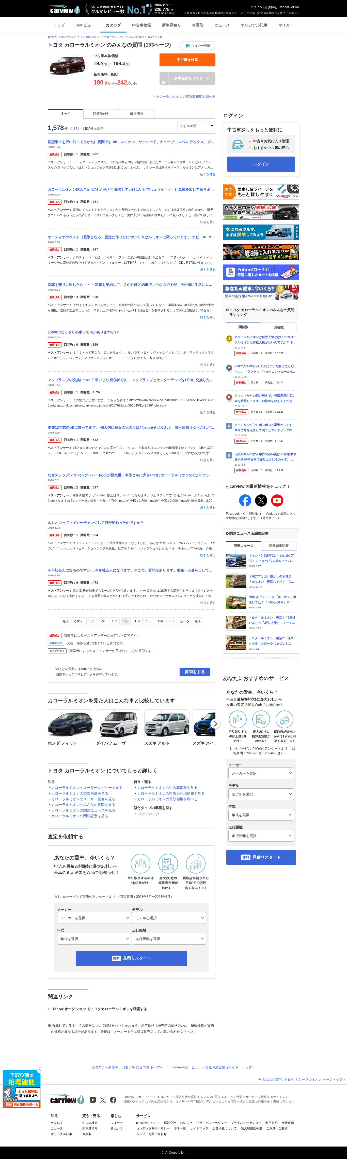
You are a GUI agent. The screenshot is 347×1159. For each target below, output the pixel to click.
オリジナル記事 (254, 25)
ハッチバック (149, 814)
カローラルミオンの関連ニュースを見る (83, 810)
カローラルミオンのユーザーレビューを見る (86, 788)
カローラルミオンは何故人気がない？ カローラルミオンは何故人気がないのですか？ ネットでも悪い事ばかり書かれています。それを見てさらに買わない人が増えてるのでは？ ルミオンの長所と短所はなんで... (265, 340)
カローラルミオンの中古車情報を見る (167, 788)
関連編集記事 (279, 546)
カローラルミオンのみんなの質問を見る (83, 805)
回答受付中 (101, 114)
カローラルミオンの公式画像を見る (79, 793)
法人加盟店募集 (251, 1128)
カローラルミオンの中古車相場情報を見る (171, 793)
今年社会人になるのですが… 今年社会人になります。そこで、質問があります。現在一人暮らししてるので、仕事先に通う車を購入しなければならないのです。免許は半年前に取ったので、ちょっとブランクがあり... (131, 570)
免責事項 (288, 1123)
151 (103, 621)
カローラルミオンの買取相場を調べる (167, 799)
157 (171, 621)
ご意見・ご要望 (277, 1128)
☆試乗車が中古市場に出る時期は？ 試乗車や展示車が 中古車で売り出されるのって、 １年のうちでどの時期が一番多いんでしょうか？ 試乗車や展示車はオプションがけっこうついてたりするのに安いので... (265, 457)
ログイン (256, 7)
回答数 (279, 327)
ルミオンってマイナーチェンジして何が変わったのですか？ (96, 523)
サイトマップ (199, 1128)
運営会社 (170, 1123)
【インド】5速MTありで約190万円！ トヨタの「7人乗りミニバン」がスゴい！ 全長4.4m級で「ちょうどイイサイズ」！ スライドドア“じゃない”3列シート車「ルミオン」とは (272, 558)
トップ (59, 25)
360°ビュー (85, 25)
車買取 (197, 25)
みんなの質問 (136, 36)
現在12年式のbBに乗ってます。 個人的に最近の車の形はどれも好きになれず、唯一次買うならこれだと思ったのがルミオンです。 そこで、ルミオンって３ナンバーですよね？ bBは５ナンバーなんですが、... (131, 427)
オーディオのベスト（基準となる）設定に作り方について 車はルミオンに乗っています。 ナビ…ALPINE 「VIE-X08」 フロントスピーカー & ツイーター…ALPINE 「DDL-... (131, 237)
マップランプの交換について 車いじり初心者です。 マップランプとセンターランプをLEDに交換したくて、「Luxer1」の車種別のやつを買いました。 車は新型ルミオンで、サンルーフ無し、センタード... (131, 380)
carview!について (148, 1123)
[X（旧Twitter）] (103, 1100)
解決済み (136, 114)
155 (148, 621)
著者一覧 (180, 1128)
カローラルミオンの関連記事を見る (79, 816)
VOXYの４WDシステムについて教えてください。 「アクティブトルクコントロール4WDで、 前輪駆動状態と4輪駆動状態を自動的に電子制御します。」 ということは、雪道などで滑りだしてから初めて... (265, 369)
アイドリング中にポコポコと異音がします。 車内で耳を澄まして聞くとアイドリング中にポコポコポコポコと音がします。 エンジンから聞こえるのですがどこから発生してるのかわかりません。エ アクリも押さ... (265, 427)
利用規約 (271, 1123)
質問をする (195, 671)
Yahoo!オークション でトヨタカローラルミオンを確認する (99, 1009)
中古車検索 (141, 25)
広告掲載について (224, 1128)
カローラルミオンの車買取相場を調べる (185, 97)
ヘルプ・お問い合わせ (151, 1134)
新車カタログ (68, 36)
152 (114, 621)
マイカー (286, 25)
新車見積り (171, 25)
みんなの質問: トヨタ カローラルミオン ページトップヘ (304, 1079)
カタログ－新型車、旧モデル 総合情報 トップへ (127, 1067)
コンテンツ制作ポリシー (153, 1128)
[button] (197, 45)
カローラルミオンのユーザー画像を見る (83, 799)
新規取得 (270, 7)
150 (91, 621)
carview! (52, 36)
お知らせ (186, 1123)
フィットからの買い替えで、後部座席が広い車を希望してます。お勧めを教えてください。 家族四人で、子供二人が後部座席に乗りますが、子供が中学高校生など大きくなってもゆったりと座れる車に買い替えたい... (265, 398)
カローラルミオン (114, 36)
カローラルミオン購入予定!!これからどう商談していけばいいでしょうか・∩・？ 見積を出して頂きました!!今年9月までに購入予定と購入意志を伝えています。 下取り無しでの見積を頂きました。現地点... (131, 189)
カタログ (113, 25)
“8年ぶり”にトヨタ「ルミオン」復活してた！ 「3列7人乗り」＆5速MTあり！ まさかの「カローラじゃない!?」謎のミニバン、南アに (272, 600)
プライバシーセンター (246, 1123)
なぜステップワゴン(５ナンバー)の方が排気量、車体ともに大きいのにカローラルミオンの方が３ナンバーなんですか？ (131, 475)
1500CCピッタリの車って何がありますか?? (83, 332)
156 (160, 621)
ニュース (222, 25)
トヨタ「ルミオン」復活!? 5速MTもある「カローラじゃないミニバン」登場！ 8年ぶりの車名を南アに (272, 641)
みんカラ (117, 1128)
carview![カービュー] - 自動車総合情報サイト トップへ (213, 1067)
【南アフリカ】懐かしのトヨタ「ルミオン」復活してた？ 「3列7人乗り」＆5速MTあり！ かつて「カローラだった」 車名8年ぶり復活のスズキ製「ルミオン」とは (272, 579)
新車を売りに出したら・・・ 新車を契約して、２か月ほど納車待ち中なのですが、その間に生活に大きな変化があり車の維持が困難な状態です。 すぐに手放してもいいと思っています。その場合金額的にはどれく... (131, 285)
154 (137, 621)
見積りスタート (137, 958)
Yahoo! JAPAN (289, 7)
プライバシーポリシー (211, 1123)
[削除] (40, 1070)
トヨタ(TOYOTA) (90, 36)
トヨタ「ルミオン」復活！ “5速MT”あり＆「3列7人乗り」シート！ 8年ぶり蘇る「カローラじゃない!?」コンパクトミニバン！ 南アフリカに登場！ (272, 620)
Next (215, 724)
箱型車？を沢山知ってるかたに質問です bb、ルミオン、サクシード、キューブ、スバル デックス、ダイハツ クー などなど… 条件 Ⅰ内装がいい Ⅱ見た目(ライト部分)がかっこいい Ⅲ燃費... (131, 142)
